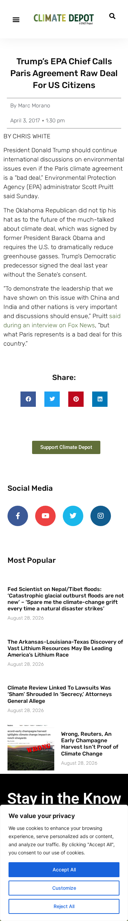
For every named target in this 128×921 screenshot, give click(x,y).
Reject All (64, 906)
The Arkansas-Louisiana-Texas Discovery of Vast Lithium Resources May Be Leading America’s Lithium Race (65, 648)
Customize (64, 888)
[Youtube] (45, 516)
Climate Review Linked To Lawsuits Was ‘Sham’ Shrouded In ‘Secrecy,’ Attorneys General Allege (60, 694)
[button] (16, 19)
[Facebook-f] (18, 516)
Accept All (64, 869)
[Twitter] (73, 516)
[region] (64, 863)
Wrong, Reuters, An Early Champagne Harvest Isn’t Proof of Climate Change (89, 744)
